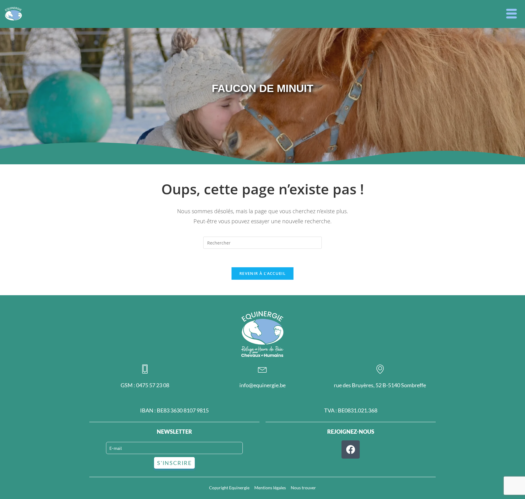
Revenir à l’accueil (262, 273)
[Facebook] (350, 449)
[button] (512, 14)
